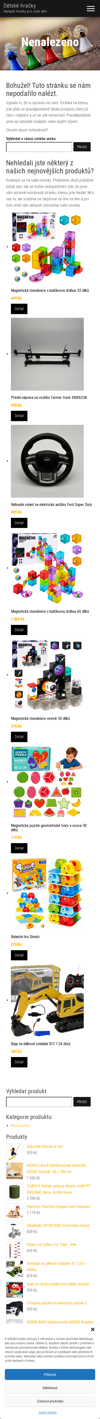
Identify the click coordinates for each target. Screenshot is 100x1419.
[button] (92, 1329)
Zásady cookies (48, 1412)
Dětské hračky (20, 6)
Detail (19, 308)
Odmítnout (50, 1388)
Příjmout (50, 1374)
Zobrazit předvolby (50, 1401)
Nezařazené (20, 1125)
